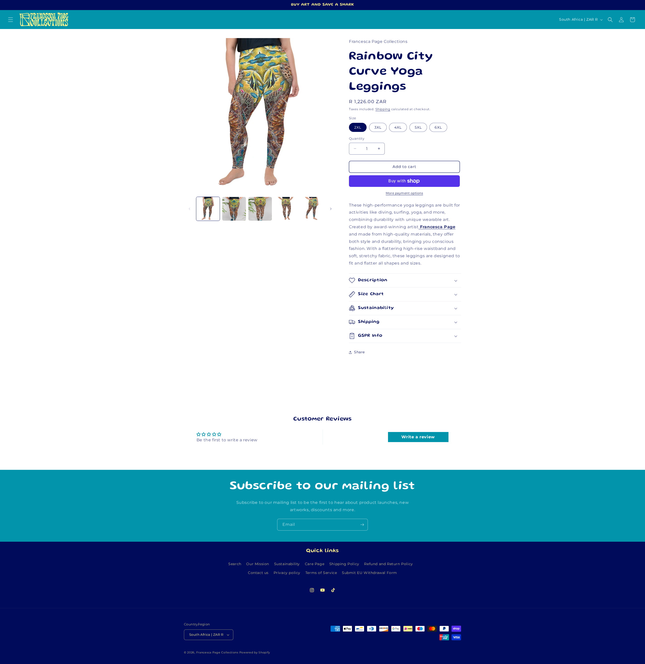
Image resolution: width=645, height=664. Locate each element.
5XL (418, 127)
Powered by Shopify (254, 652)
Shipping (382, 109)
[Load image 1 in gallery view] (208, 208)
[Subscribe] (362, 525)
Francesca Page (437, 226)
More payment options (404, 193)
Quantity (356, 138)
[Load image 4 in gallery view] (286, 208)
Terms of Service (321, 572)
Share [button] (359, 352)
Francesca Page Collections (217, 652)
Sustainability (287, 564)
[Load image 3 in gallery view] (260, 208)
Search (234, 564)
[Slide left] (189, 208)
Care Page (314, 564)
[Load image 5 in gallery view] (312, 208)
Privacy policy (287, 572)
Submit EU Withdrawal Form (369, 572)
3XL (377, 127)
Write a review (418, 437)
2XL (357, 127)
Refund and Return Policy (388, 564)
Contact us (258, 572)
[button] (10, 19)
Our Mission (257, 564)
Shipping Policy (344, 564)
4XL (398, 127)
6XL (438, 127)
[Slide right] (330, 208)
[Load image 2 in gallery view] (234, 208)
